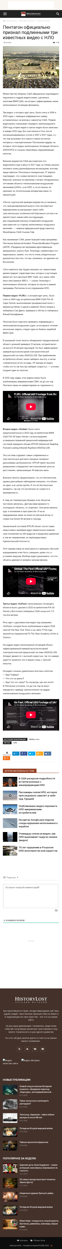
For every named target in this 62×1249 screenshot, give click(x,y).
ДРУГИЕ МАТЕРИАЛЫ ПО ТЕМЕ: (20, 771)
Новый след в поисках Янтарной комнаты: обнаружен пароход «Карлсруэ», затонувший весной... (36, 1089)
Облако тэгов (39, 1240)
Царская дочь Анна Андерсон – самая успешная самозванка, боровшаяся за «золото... (39, 1168)
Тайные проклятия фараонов (34, 1142)
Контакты (23, 1240)
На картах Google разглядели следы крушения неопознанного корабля (38, 823)
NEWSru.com (34, 739)
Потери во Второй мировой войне (36, 1128)
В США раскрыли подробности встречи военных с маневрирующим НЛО (37, 781)
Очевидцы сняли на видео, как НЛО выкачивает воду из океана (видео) (38, 837)
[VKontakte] (35, 1049)
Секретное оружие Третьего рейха (36, 1193)
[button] (58, 14)
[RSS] (19, 1049)
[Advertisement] (31, 5)
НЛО (15, 743)
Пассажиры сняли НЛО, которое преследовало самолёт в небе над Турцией (38, 795)
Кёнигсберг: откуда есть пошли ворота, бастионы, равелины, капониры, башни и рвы (39, 1224)
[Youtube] (43, 1049)
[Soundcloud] (27, 1049)
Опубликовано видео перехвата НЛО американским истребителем (38, 809)
